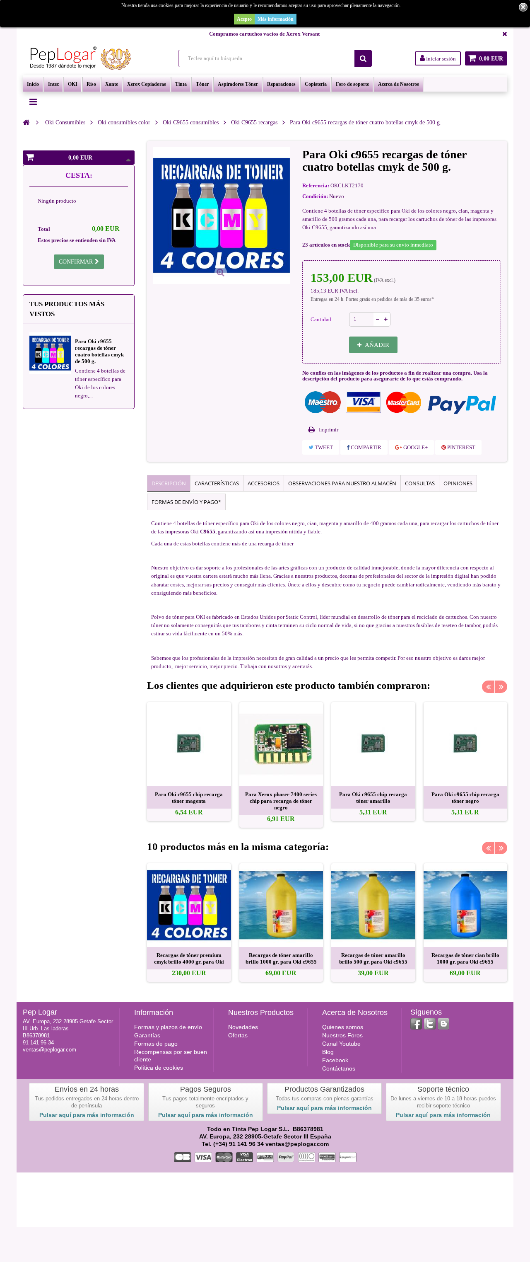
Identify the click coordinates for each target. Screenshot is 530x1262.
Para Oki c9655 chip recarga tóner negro (465, 797)
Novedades (243, 1027)
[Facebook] (416, 1023)
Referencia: (315, 185)
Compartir (365, 447)
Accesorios (263, 483)
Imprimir (328, 429)
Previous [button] (488, 687)
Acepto (244, 19)
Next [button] (501, 687)
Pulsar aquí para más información (86, 1115)
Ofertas (238, 1035)
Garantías (147, 1035)
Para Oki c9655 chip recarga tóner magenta (189, 797)
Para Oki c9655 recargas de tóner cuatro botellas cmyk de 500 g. (99, 351)
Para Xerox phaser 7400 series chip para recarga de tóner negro (281, 801)
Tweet (323, 447)
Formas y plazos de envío (168, 1027)
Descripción (169, 483)
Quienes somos (342, 1027)
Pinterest (460, 447)
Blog (328, 1052)
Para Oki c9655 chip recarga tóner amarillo (373, 797)
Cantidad (321, 319)
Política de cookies (158, 1067)
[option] (189, 761)
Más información (276, 19)
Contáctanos (338, 1068)
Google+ (415, 447)
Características (217, 483)
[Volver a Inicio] (26, 122)
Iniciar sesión (440, 59)
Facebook (335, 1060)
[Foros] (443, 1023)
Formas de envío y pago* (186, 502)
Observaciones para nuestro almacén (342, 483)
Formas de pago (156, 1043)
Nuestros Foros (342, 1035)
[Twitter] (430, 1023)
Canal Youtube (341, 1043)
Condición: (315, 196)
